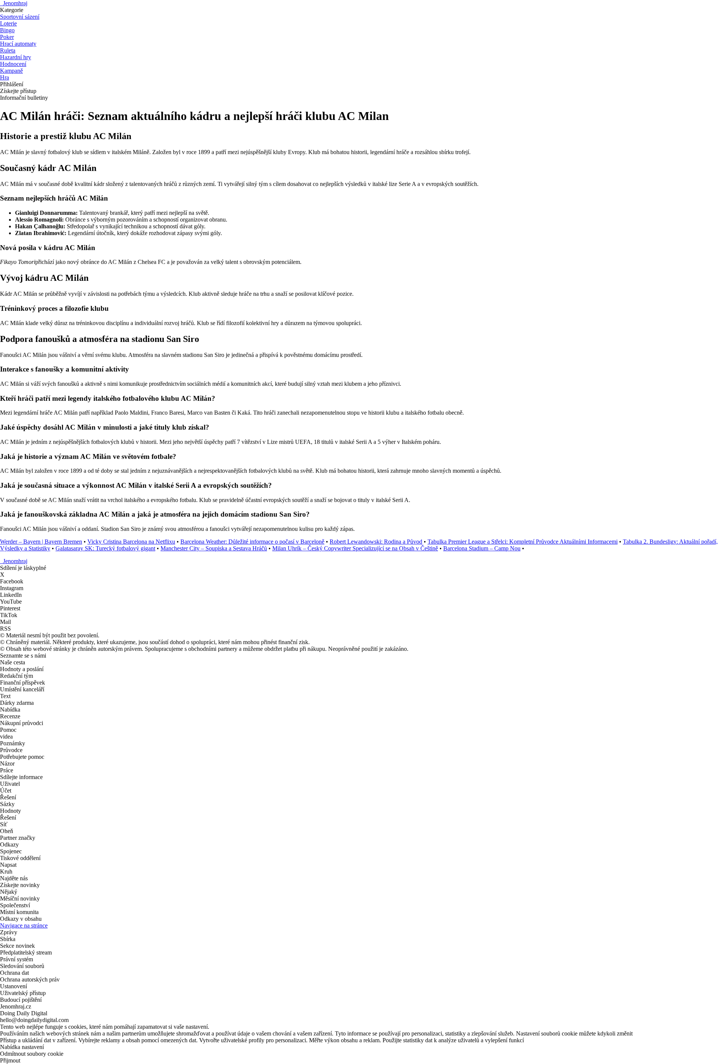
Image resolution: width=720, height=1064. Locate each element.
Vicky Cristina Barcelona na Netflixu (131, 541)
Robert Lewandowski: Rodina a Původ (376, 541)
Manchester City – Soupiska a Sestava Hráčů (213, 548)
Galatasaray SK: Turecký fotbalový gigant (105, 548)
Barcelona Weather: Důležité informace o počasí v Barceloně (252, 541)
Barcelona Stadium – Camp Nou (481, 548)
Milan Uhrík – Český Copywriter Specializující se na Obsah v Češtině (355, 548)
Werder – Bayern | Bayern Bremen (41, 541)
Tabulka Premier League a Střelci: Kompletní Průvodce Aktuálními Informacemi (523, 541)
